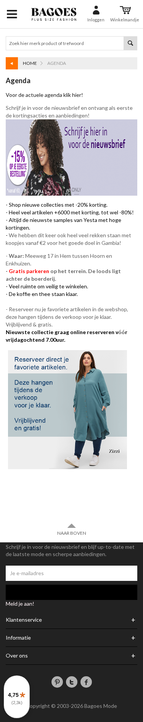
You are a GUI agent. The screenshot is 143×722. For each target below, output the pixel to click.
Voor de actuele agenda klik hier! (45, 95)
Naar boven (71, 533)
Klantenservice (24, 620)
